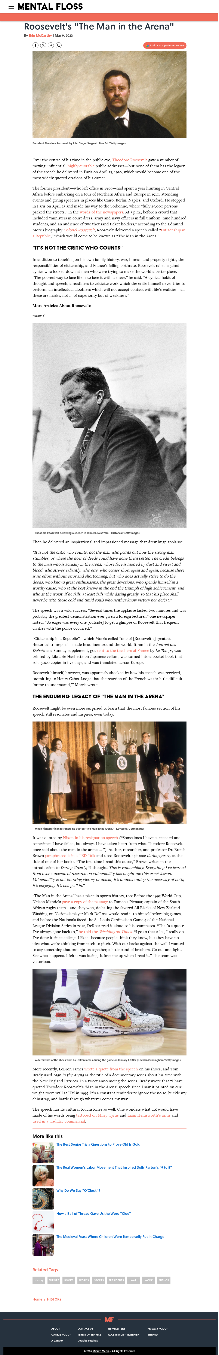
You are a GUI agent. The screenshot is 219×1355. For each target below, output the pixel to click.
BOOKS (68, 1280)
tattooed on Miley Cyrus (97, 1115)
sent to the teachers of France (123, 650)
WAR (133, 1280)
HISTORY (54, 1299)
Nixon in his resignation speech (90, 838)
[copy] (59, 45)
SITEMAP (153, 1334)
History (39, 1280)
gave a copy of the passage (85, 902)
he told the (105, 932)
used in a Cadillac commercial (59, 1121)
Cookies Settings (88, 1340)
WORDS (84, 1280)
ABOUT (55, 1328)
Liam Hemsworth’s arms (148, 1115)
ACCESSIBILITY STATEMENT (124, 1334)
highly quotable (81, 166)
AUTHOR (163, 1280)
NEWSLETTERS (116, 1328)
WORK (149, 1280)
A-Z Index (57, 1340)
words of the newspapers (101, 212)
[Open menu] (11, 6)
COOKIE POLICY (61, 1334)
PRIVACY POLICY (158, 1328)
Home (37, 1299)
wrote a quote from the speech (111, 1069)
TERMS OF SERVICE (89, 1334)
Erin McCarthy (40, 35)
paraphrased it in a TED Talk (70, 855)
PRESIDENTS (116, 1280)
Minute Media (101, 1351)
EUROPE (54, 1280)
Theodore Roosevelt (129, 160)
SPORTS (99, 1280)
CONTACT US (85, 1328)
